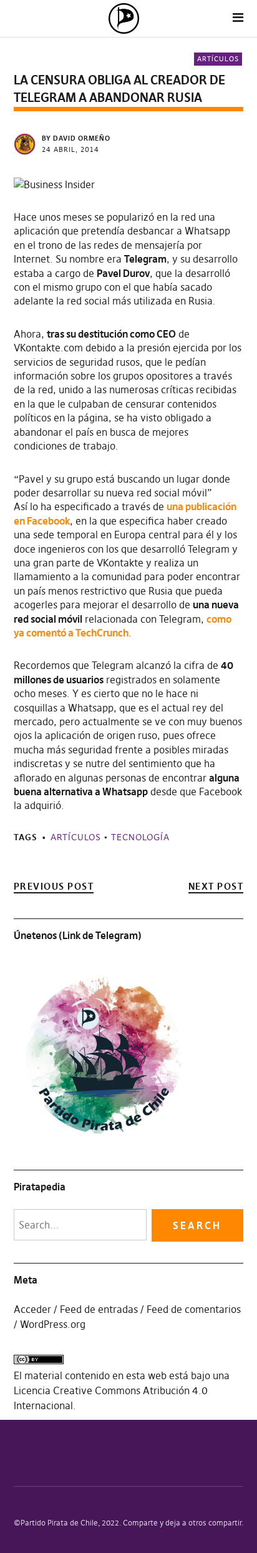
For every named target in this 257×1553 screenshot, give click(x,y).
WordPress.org (52, 1324)
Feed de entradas (99, 1309)
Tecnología (140, 837)
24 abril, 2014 (70, 149)
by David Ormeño (76, 138)
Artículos (218, 58)
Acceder (32, 1309)
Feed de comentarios (194, 1309)
